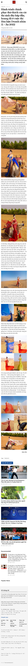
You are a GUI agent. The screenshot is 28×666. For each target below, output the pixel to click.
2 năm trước (12, 562)
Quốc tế (8, 6)
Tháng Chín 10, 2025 (6, 545)
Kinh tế (3, 625)
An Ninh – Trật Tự (4, 621)
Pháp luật (21, 620)
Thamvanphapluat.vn (8, 662)
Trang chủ (3, 6)
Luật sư (12, 623)
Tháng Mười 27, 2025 (6, 525)
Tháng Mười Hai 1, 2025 (7, 504)
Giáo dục (3, 623)
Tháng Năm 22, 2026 (6, 484)
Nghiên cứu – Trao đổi (13, 626)
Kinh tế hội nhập (6, 539)
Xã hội (20, 625)
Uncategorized (23, 624)
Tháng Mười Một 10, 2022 (6, 27)
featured (7, 458)
